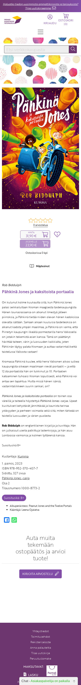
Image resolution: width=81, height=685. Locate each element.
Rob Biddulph (11, 285)
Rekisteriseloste (40, 642)
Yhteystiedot (40, 631)
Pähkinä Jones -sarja (15, 478)
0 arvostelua (40, 225)
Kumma (23, 456)
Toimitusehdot (40, 636)
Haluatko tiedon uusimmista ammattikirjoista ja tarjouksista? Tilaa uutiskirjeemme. (40, 6)
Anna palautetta (40, 647)
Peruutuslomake (40, 658)
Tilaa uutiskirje (40, 653)
